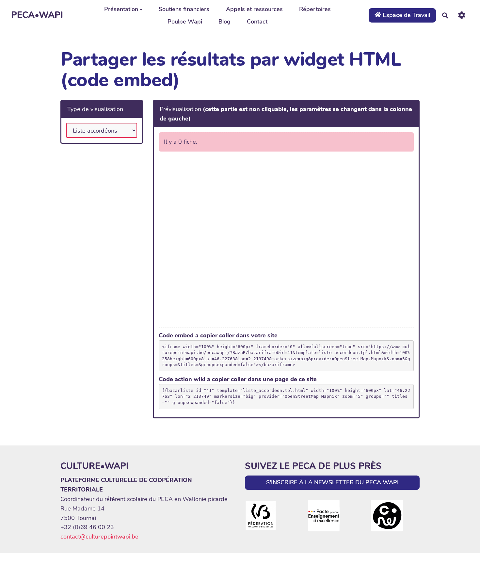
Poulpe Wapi (185, 21)
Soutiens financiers (184, 9)
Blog (224, 21)
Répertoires (315, 9)
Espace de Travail (405, 15)
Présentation (121, 9)
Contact (257, 21)
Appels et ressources (254, 9)
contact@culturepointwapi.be (99, 537)
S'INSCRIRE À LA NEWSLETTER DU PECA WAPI (332, 482)
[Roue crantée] (461, 15)
